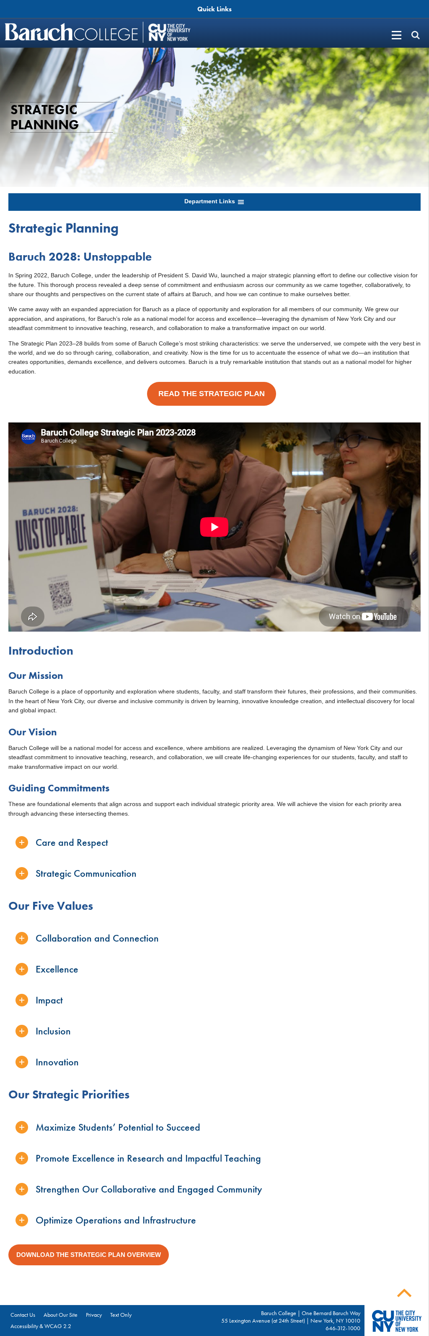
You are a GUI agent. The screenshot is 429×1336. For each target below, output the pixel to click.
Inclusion (53, 1030)
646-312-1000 (343, 1328)
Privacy (94, 1314)
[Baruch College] (72, 32)
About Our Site (61, 1314)
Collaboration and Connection (97, 938)
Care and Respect (72, 842)
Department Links (210, 201)
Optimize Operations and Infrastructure (116, 1219)
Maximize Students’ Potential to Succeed (118, 1127)
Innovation (57, 1061)
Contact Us (22, 1314)
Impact (49, 999)
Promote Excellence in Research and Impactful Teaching (148, 1158)
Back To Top (404, 1293)
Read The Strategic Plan (211, 393)
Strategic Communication (86, 873)
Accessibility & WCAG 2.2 (40, 1326)
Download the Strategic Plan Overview (88, 1254)
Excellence (57, 968)
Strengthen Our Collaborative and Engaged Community (149, 1188)
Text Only (121, 1314)
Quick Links (214, 9)
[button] (415, 35)
